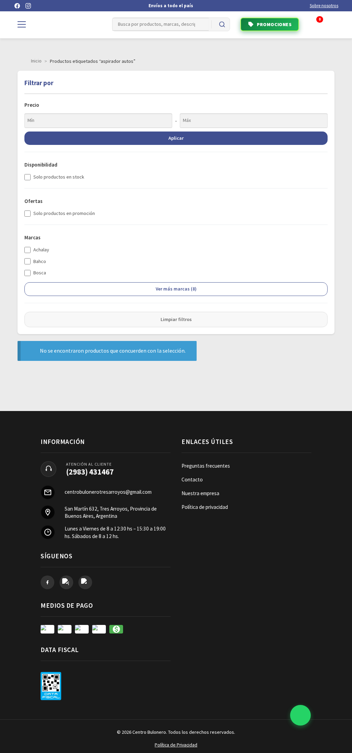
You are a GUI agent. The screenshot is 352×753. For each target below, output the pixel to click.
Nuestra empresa (200, 493)
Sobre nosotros (324, 6)
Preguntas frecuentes (206, 466)
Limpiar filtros (176, 319)
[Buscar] (222, 24)
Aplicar (176, 138)
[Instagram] (28, 5)
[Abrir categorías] (22, 24)
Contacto (192, 479)
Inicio (36, 61)
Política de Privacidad (176, 745)
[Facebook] (17, 5)
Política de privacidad (205, 507)
